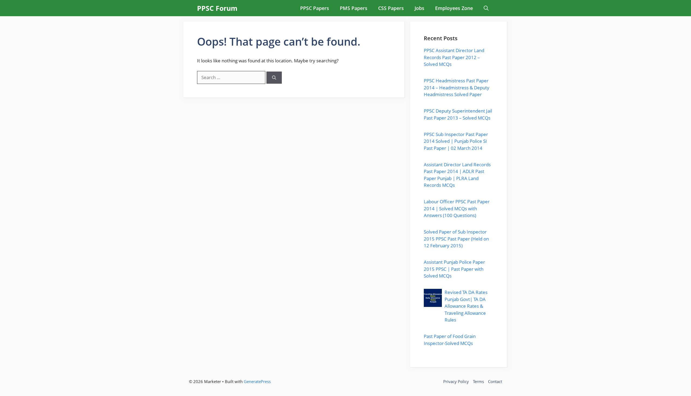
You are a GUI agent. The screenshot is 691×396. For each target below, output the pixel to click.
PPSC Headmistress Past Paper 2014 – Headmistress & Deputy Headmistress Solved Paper (456, 87)
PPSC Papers (314, 8)
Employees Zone (454, 8)
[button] (486, 8)
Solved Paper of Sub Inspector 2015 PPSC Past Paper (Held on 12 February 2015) (456, 239)
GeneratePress (257, 381)
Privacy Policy (456, 381)
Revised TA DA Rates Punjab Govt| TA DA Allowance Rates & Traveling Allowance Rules (466, 306)
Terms (478, 381)
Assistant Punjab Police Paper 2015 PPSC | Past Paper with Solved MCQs (454, 269)
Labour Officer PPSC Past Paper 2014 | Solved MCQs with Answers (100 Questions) (457, 208)
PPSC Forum (217, 8)
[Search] (274, 78)
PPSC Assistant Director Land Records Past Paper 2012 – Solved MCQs (454, 57)
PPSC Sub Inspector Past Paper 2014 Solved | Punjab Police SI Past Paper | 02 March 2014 (456, 141)
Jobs (419, 8)
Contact (495, 381)
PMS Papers (353, 8)
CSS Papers (391, 8)
